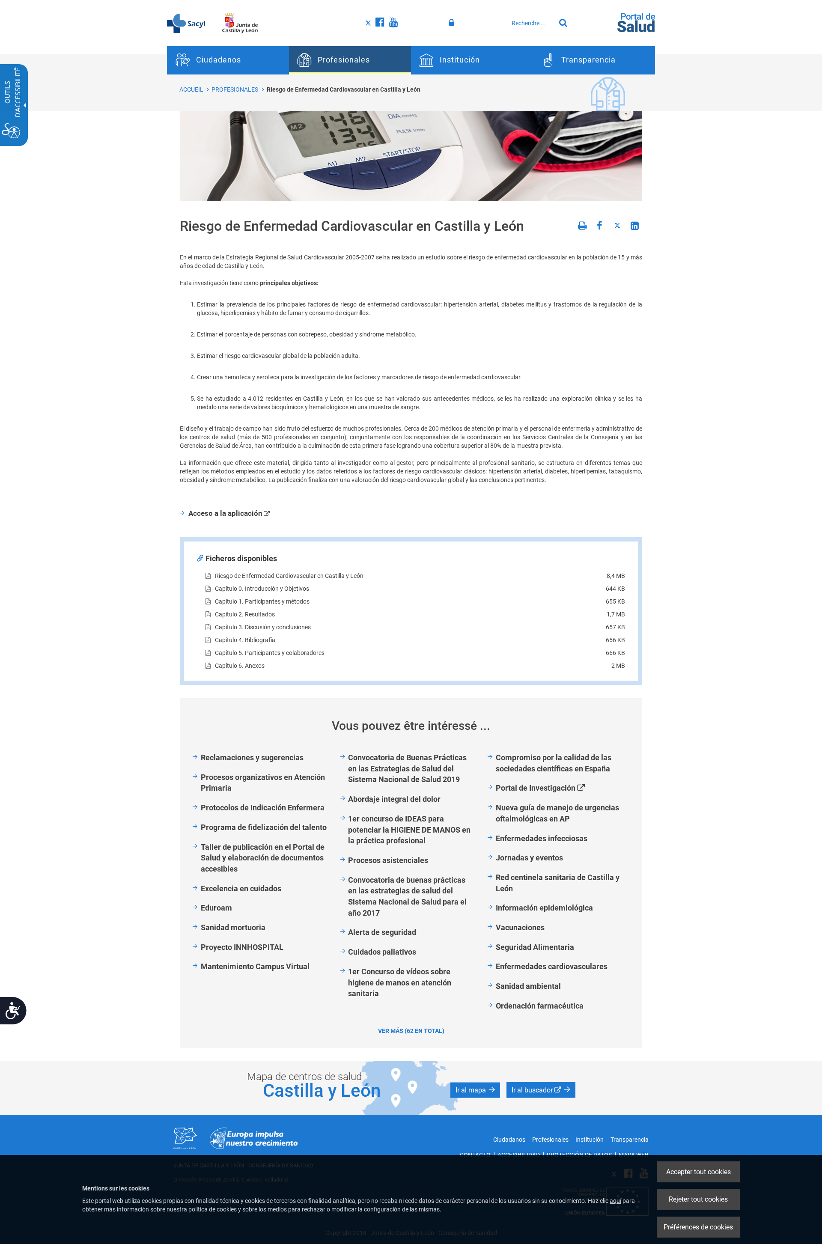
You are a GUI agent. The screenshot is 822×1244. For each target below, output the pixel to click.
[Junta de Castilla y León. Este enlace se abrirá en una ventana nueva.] (240, 22)
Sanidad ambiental (528, 986)
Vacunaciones (520, 927)
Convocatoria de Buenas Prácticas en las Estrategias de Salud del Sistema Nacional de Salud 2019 (407, 768)
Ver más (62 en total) (411, 1030)
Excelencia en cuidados (241, 888)
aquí (615, 1200)
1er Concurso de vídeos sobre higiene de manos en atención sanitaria (399, 982)
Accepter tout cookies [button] (698, 1172)
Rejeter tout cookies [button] (698, 1199)
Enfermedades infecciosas (541, 838)
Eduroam (216, 907)
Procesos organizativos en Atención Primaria (263, 783)
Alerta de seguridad (382, 932)
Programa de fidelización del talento (264, 827)
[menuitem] (228, 60)
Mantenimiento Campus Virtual (255, 966)
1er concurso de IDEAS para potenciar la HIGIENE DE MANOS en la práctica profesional (409, 829)
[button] (475, 1090)
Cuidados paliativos (382, 951)
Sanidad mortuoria (233, 927)
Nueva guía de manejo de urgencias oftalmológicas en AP (557, 813)
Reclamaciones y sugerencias (252, 757)
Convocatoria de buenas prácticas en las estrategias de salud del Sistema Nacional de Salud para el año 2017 (407, 896)
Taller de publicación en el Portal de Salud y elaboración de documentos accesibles (263, 857)
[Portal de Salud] (636, 21)
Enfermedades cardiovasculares (552, 966)
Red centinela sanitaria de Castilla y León (557, 883)
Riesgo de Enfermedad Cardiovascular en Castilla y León (343, 89)
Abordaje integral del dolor (394, 799)
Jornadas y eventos (529, 857)
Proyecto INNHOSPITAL (242, 947)
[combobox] (531, 23)
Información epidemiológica (544, 907)
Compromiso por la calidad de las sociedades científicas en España (553, 763)
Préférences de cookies (698, 1227)
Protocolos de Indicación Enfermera (263, 807)
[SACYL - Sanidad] (186, 22)
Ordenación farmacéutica (540, 1005)
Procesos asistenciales (388, 860)
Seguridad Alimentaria (535, 947)
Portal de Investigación (550, 788)
